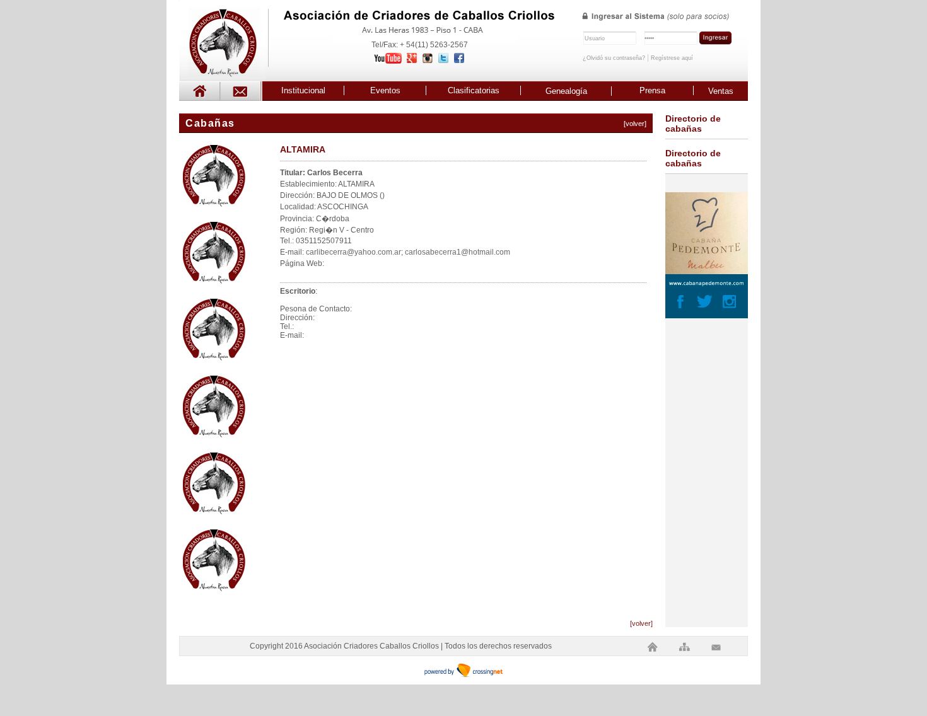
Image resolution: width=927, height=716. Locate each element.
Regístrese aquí (672, 58)
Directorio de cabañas (693, 123)
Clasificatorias (473, 90)
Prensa (652, 90)
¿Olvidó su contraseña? (614, 58)
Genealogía (566, 91)
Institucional (303, 90)
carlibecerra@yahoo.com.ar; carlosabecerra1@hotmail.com (408, 252)
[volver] (635, 123)
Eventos (385, 90)
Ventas (720, 91)
